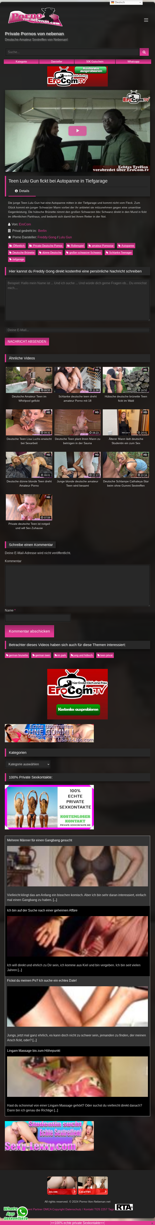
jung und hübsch (83, 655)
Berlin (42, 230)
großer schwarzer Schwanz (85, 252)
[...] (20, 900)
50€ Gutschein (94, 61)
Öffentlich (18, 245)
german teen (42, 655)
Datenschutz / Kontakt (79, 1209)
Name (10, 610)
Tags (111, 1209)
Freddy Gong (47, 237)
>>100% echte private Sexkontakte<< (77, 1223)
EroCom (25, 224)
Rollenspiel (77, 245)
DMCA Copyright (54, 1209)
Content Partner (32, 1209)
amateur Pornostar (102, 245)
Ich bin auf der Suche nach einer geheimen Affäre (42, 840)
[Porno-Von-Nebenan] (77, 17)
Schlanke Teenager (120, 252)
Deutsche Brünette (23, 252)
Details (23, 191)
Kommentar (13, 561)
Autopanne (127, 245)
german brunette (18, 655)
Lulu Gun (65, 237)
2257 (104, 1209)
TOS (97, 1209)
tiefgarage (18, 259)
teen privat (106, 655)
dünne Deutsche (51, 252)
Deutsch (119, 2)
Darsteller (56, 61)
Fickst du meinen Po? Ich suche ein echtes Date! (42, 910)
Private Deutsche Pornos (47, 245)
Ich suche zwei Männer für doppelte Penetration (41, 1050)
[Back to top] (142, 1213)
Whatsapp (133, 61)
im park (61, 655)
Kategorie (21, 61)
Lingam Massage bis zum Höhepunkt (33, 980)
